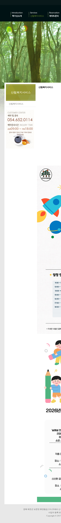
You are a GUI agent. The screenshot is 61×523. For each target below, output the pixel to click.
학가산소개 (17, 16)
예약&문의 (54, 16)
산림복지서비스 (37, 16)
